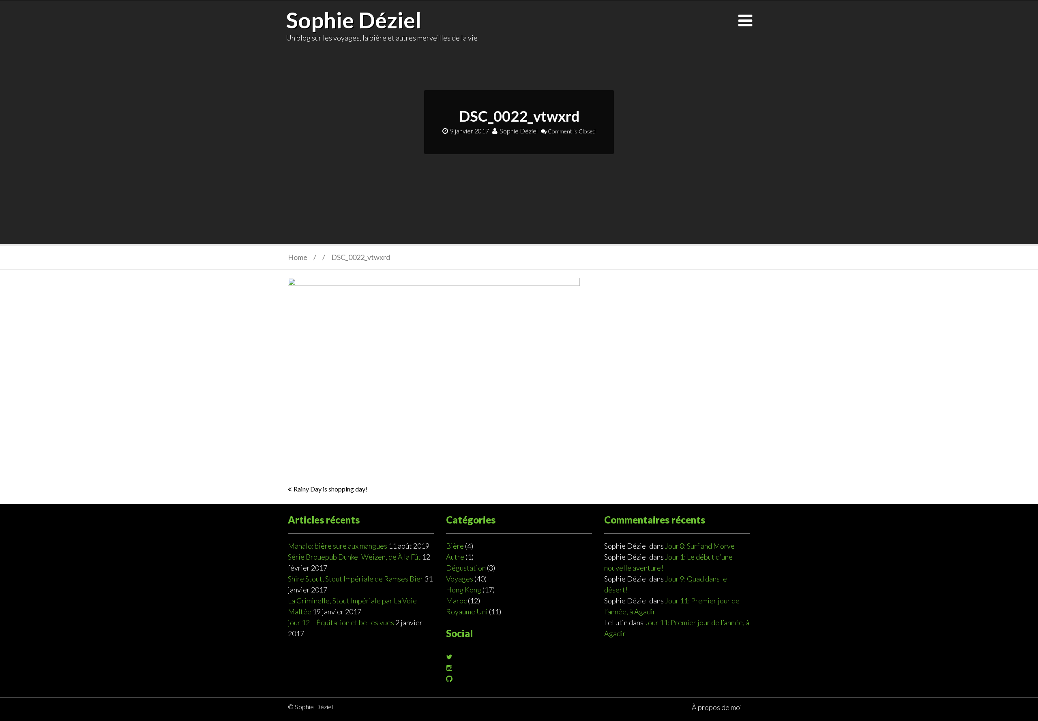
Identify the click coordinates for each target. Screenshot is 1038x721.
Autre (455, 556)
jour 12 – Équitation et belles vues (341, 622)
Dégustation (466, 567)
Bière (455, 545)
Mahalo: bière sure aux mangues (337, 545)
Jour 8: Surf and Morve (700, 545)
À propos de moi (717, 707)
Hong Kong (463, 589)
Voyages (459, 578)
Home (297, 257)
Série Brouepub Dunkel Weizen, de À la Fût (354, 556)
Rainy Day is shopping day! (330, 489)
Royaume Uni (467, 611)
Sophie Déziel (353, 19)
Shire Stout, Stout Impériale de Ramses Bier (355, 578)
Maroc (456, 600)
